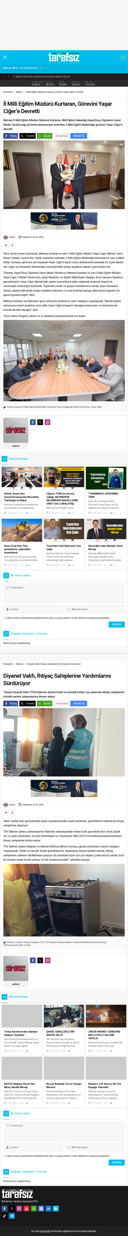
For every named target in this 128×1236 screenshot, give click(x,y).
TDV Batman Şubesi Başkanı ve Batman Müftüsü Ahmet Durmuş (75, 942)
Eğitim (19, 92)
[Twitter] (12, 1208)
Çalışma (19, 942)
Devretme (51, 407)
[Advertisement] (64, 25)
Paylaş (13, 136)
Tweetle (30, 136)
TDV (42, 942)
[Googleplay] (56, 1208)
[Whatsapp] (34, 1208)
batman (10, 407)
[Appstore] (48, 1208)
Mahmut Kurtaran (82, 407)
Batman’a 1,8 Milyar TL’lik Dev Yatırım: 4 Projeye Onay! (41, 76)
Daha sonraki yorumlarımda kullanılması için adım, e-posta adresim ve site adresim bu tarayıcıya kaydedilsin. (58, 618)
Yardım (27, 945)
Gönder (47, 136)
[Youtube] (26, 1208)
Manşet (19, 664)
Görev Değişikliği (65, 407)
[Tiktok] (4, 1216)
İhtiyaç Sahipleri (31, 942)
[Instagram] (19, 1208)
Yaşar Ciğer (96, 407)
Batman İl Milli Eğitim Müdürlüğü (30, 407)
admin (12, 237)
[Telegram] (12, 1216)
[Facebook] (4, 1208)
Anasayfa (7, 92)
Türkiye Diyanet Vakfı (13, 945)
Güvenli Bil (45, 1231)
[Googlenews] (41, 1208)
